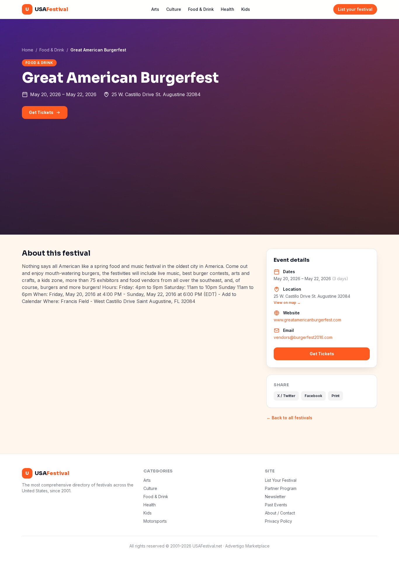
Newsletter (275, 496)
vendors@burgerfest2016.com (303, 337)
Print (335, 396)
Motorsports (155, 521)
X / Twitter (286, 396)
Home (27, 49)
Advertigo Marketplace (247, 545)
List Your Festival (280, 480)
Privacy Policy (278, 521)
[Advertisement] (199, 191)
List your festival (355, 9)
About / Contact (280, 512)
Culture (173, 9)
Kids (245, 9)
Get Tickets (41, 112)
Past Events (276, 504)
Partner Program (280, 488)
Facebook (313, 396)
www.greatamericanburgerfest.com (307, 319)
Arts (155, 9)
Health (227, 9)
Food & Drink (201, 9)
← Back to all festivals (289, 417)
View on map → (287, 302)
